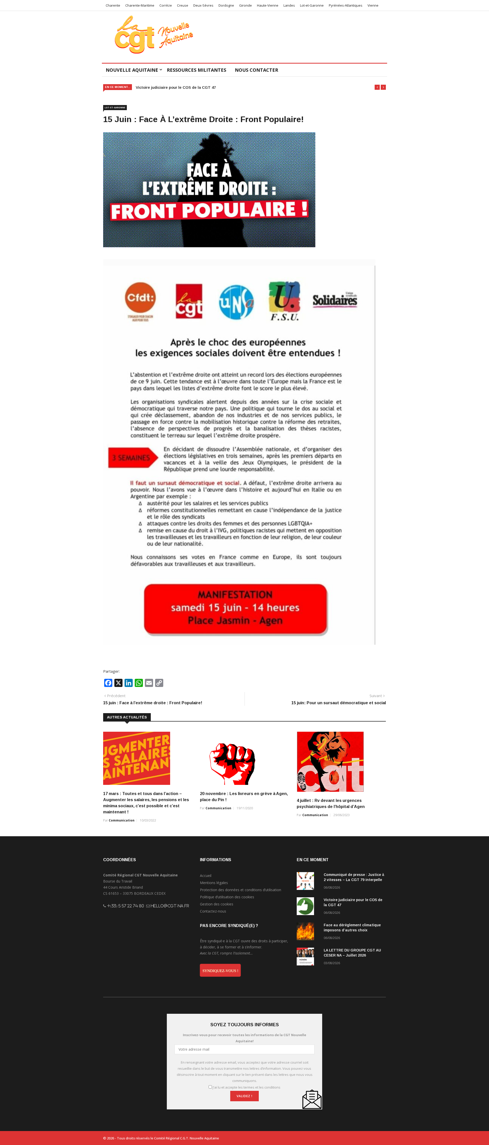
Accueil (205, 875)
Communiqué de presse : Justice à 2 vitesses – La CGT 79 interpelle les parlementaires (354, 880)
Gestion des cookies (216, 904)
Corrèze (165, 5)
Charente (113, 5)
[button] (377, 87)
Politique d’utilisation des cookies (227, 896)
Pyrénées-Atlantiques (345, 5)
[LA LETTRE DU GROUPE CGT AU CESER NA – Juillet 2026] (308, 957)
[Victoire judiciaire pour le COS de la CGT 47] (308, 907)
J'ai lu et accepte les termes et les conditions (246, 1087)
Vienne (373, 5)
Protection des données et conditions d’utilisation (240, 889)
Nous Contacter (256, 70)
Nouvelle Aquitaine (132, 70)
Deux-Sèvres (203, 5)
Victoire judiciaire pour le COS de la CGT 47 (176, 87)
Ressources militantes (196, 70)
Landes (289, 5)
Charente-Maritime (139, 5)
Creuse (182, 5)
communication (121, 820)
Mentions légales (214, 882)
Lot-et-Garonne (312, 5)
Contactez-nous (213, 911)
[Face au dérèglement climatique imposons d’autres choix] (308, 932)
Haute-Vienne (267, 5)
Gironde (245, 5)
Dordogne (226, 5)
